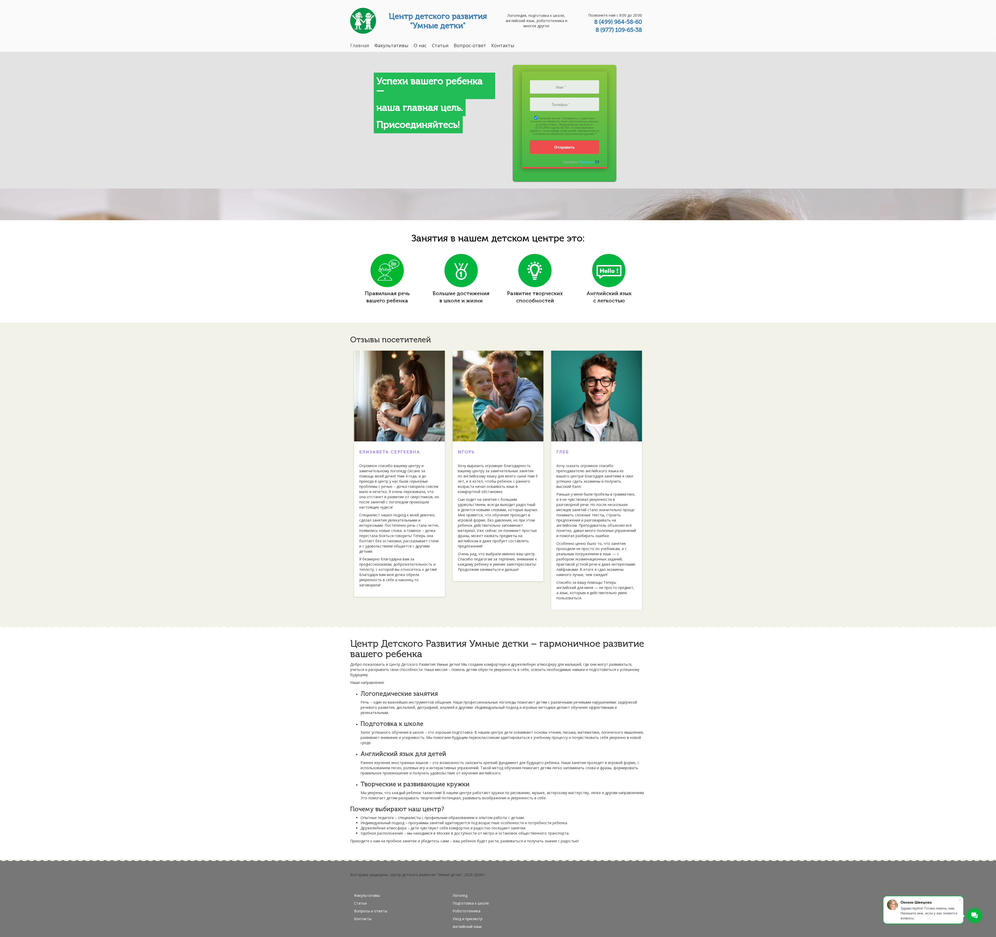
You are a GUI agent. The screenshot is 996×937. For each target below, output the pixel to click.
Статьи (440, 45)
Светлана (472, 452)
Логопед (460, 895)
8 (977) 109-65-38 (619, 29)
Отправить (564, 147)
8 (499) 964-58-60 (618, 21)
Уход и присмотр (467, 918)
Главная (359, 45)
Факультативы (391, 45)
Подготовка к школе (471, 903)
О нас (420, 45)
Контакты (502, 45)
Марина (370, 452)
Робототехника (466, 910)
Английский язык (467, 926)
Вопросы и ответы (370, 910)
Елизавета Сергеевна (586, 452)
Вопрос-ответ (470, 45)
